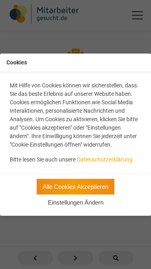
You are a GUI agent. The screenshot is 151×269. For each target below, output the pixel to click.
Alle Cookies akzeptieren (75, 186)
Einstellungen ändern (75, 202)
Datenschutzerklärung (104, 159)
